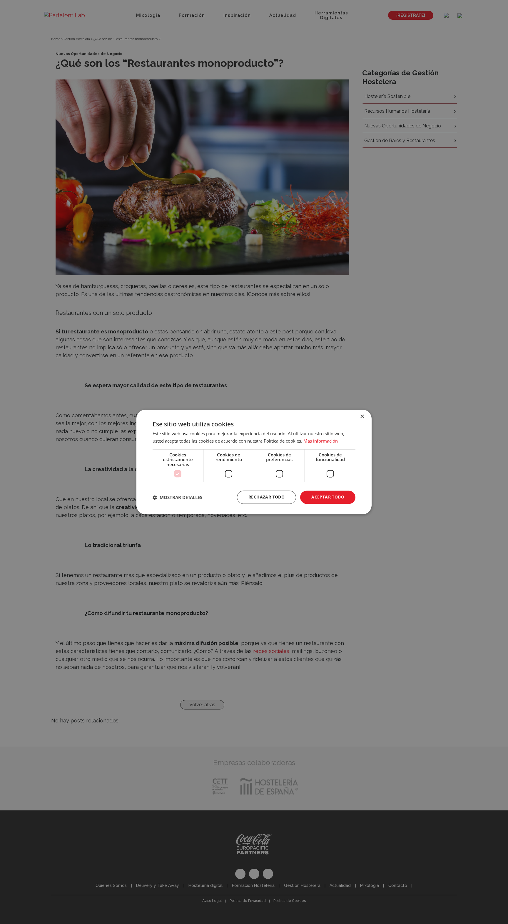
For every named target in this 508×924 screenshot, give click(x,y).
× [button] (362, 416)
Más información (320, 441)
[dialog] (254, 462)
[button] (177, 497)
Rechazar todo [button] (266, 497)
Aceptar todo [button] (327, 497)
